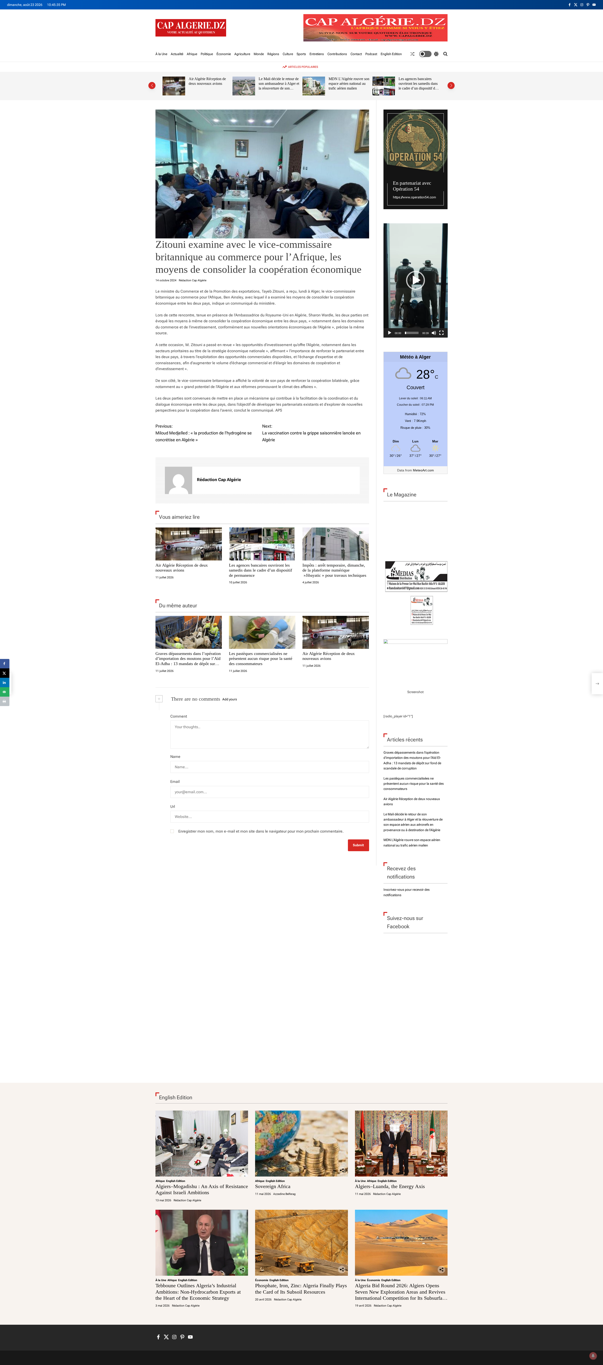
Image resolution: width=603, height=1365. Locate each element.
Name (175, 756)
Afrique (192, 54)
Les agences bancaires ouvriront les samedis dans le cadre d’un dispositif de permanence (418, 86)
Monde (259, 54)
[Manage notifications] (593, 1356)
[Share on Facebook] (4, 663)
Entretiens (317, 54)
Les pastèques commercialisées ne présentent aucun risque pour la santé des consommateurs (260, 658)
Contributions (337, 54)
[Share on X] (4, 673)
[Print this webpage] (4, 701)
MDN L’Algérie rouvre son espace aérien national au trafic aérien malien (349, 83)
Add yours (229, 699)
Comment (178, 716)
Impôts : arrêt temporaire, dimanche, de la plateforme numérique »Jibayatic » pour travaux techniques (334, 570)
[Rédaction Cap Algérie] (178, 480)
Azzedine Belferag (284, 1194)
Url (172, 806)
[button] (151, 85)
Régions (273, 54)
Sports (301, 54)
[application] (415, 280)
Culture (288, 54)
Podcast (371, 54)
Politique (207, 54)
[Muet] (434, 333)
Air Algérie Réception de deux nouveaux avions (207, 81)
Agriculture (242, 54)
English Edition (391, 54)
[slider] (412, 333)
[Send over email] (4, 692)
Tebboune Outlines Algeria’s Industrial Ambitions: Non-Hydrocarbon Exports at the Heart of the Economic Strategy (198, 1292)
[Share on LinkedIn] (4, 682)
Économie (223, 54)
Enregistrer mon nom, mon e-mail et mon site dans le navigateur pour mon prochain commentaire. (261, 831)
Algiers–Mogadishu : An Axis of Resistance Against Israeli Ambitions (201, 1189)
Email (175, 781)
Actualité (177, 54)
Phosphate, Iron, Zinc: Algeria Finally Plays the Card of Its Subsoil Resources (301, 1289)
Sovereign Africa (272, 1186)
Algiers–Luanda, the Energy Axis (390, 1186)
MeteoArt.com (423, 470)
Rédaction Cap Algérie (192, 280)
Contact (356, 54)
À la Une (161, 54)
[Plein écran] (441, 333)
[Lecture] (389, 333)
